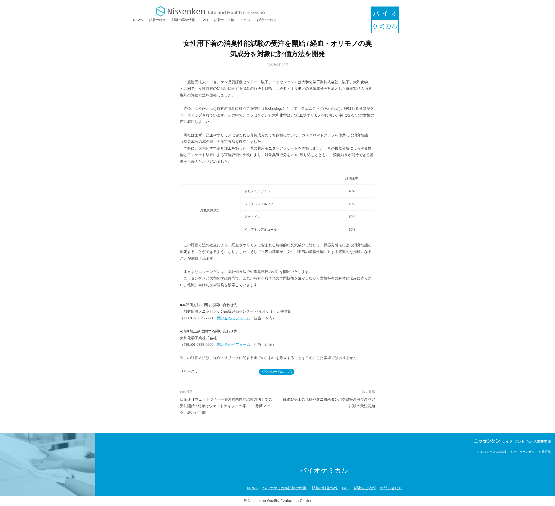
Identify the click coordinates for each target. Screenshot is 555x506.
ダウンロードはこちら (277, 371)
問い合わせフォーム (233, 318)
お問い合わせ (266, 20)
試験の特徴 (157, 20)
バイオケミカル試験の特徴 (284, 488)
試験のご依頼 (224, 20)
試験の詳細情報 (183, 20)
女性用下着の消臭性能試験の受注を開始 (228, 371)
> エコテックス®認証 (491, 452)
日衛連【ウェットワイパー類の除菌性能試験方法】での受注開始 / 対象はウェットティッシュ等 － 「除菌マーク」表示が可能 (226, 406)
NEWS (138, 20)
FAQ (204, 20)
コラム (245, 20)
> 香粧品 (545, 452)
